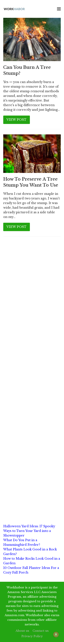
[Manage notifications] (56, 634)
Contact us (41, 630)
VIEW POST (16, 120)
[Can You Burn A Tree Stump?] (32, 39)
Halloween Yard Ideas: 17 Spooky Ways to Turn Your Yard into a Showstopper (29, 530)
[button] (59, 9)
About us (22, 630)
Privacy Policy (32, 636)
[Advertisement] (32, 279)
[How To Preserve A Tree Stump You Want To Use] (32, 153)
